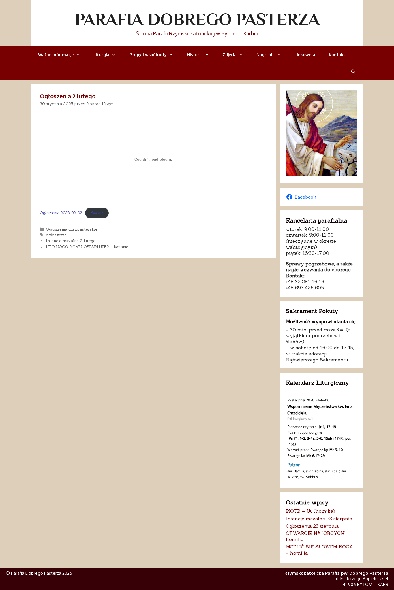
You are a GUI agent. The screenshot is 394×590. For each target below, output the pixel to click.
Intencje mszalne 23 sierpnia (319, 518)
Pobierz (97, 212)
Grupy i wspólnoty (148, 54)
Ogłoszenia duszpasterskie (71, 229)
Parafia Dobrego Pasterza (197, 19)
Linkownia (304, 54)
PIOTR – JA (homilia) (310, 511)
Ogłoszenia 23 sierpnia (312, 526)
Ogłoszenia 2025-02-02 (61, 212)
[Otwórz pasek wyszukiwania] (353, 71)
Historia (195, 54)
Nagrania (265, 54)
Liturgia (101, 54)
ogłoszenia (56, 234)
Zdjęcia (230, 54)
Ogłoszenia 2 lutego (67, 96)
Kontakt (337, 54)
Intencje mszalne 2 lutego (71, 240)
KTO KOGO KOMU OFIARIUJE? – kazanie (87, 246)
